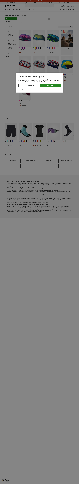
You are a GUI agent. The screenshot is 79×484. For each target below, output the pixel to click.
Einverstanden (50, 85)
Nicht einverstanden (29, 85)
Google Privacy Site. (45, 81)
